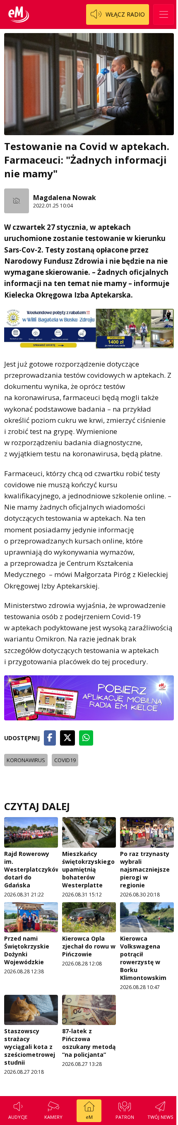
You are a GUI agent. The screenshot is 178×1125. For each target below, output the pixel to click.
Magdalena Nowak (64, 197)
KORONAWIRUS (26, 760)
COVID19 (65, 760)
